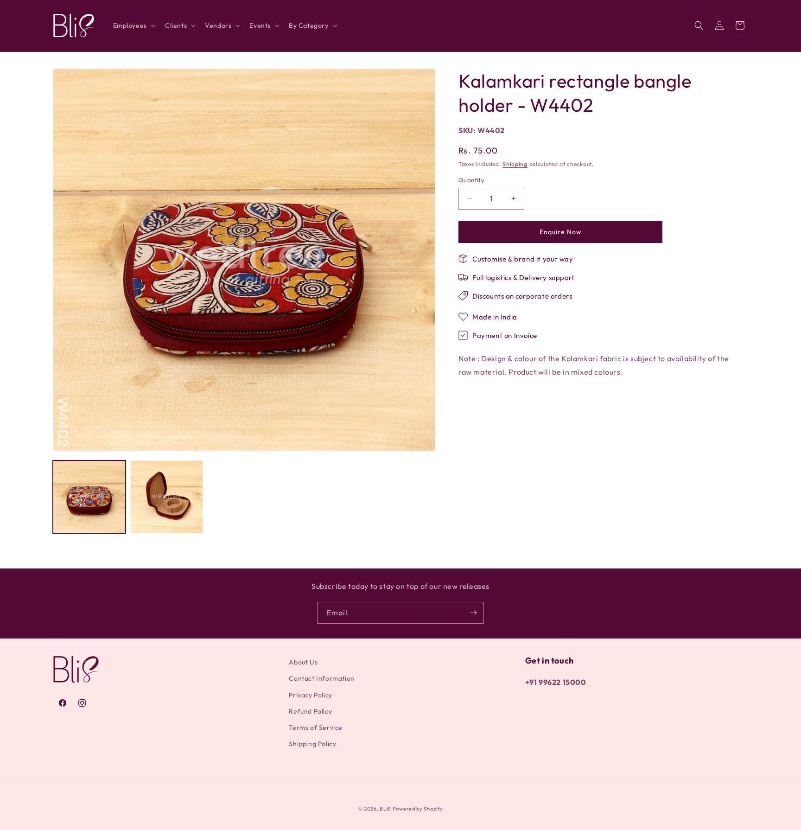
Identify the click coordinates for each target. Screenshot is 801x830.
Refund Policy (310, 711)
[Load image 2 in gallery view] (166, 496)
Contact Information (321, 679)
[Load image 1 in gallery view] (89, 496)
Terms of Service (316, 727)
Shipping (515, 163)
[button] (133, 25)
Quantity (471, 180)
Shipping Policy (312, 744)
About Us (303, 662)
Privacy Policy (310, 695)
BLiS (385, 808)
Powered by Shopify (418, 808)
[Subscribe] (473, 613)
